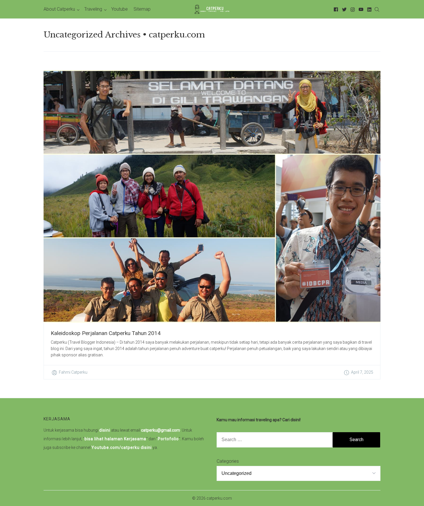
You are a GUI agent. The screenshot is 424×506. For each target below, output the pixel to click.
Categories (228, 461)
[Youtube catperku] (360, 9)
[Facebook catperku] (335, 9)
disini (104, 430)
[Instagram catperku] (351, 9)
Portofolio (168, 439)
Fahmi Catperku (73, 372)
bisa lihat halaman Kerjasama (115, 439)
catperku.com (219, 498)
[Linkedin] (368, 9)
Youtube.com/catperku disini (121, 447)
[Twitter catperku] (343, 9)
